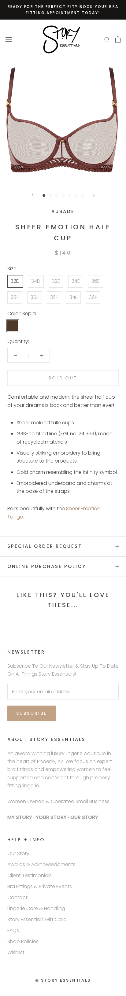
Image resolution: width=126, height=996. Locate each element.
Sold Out (63, 378)
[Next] (94, 195)
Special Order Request (44, 546)
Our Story (18, 853)
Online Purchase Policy (46, 566)
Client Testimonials (29, 875)
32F (54, 297)
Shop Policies (23, 941)
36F (93, 297)
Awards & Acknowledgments (41, 864)
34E (76, 281)
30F (35, 297)
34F (73, 297)
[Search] (107, 39)
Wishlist (15, 952)
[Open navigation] (9, 39)
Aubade (63, 211)
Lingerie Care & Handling (36, 908)
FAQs (13, 930)
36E (95, 281)
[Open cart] (117, 39)
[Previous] (32, 195)
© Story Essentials (63, 980)
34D (35, 281)
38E (15, 297)
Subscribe (31, 713)
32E (56, 281)
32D (15, 281)
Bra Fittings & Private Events (39, 886)
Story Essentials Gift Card (37, 919)
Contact (17, 897)
